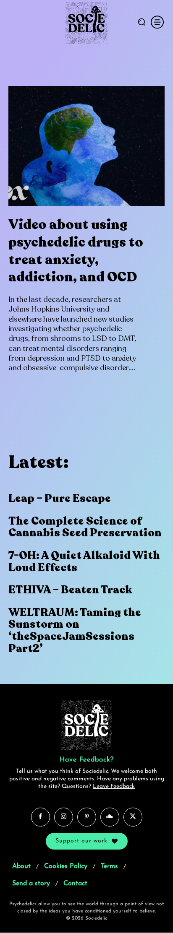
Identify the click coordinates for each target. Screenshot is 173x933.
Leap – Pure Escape (59, 498)
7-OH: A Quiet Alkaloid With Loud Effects (84, 561)
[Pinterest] (86, 817)
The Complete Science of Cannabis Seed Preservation (85, 527)
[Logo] (86, 23)
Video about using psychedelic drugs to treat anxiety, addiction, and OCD (75, 251)
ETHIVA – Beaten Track (70, 589)
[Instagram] (63, 817)
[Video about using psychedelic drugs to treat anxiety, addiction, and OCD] (86, 146)
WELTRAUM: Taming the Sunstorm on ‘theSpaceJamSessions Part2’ (74, 630)
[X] (132, 817)
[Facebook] (40, 817)
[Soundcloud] (109, 817)
